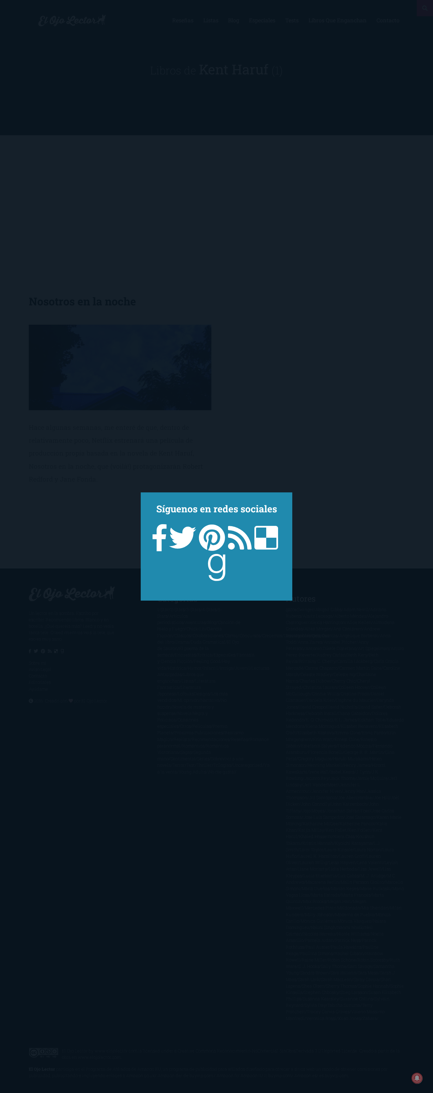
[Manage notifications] (417, 1078)
